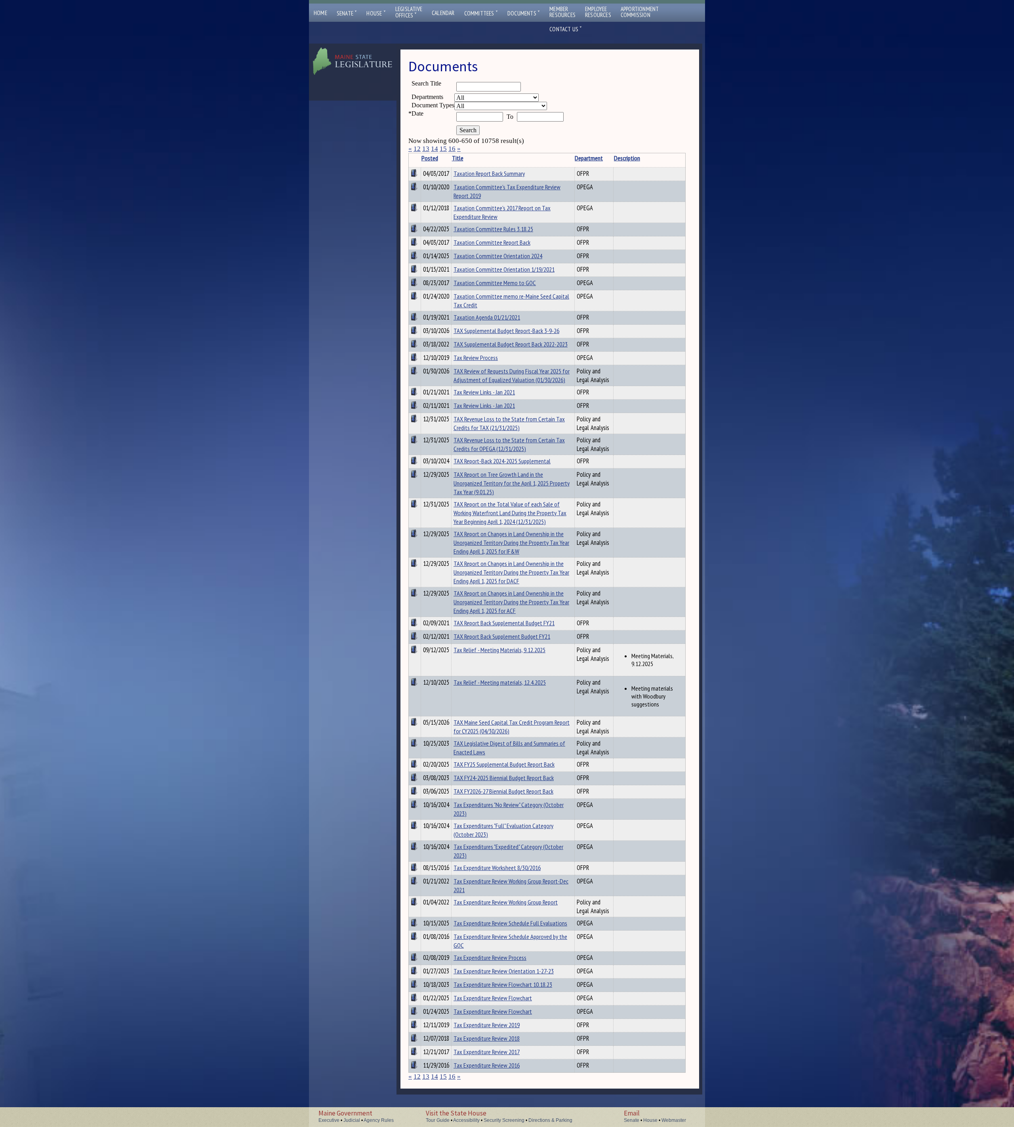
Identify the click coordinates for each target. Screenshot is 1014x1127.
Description (627, 158)
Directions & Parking (550, 1120)
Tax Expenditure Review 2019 (487, 1024)
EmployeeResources (598, 12)
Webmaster (673, 1120)
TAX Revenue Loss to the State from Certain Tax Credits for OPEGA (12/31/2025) (509, 444)
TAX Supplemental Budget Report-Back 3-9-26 (506, 330)
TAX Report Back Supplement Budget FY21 (502, 636)
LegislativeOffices (408, 12)
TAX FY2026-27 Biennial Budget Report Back (503, 791)
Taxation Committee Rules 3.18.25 (493, 229)
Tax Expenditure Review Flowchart (493, 998)
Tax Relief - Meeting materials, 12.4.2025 (500, 682)
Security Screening (504, 1120)
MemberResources (562, 12)
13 (425, 148)
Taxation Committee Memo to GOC (495, 282)
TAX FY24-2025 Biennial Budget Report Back (504, 777)
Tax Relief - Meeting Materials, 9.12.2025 (499, 649)
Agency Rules (379, 1120)
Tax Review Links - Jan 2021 (484, 392)
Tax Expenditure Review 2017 (487, 1051)
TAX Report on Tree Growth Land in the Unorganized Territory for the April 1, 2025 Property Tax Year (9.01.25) (512, 483)
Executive (328, 1120)
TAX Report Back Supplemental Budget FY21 (504, 623)
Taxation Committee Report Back (492, 242)
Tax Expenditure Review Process (490, 957)
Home (320, 13)
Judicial (351, 1120)
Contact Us (565, 29)
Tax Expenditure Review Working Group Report (506, 902)
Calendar (443, 13)
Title (457, 158)
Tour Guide (438, 1120)
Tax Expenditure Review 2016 (487, 1065)
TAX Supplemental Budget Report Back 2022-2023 (511, 344)
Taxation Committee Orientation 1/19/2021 (504, 269)
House (375, 13)
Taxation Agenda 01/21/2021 (487, 317)
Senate (347, 13)
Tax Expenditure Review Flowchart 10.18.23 (503, 984)
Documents (523, 13)
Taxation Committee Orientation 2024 (498, 255)
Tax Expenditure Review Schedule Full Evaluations (510, 923)
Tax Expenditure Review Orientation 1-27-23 (504, 971)
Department (589, 158)
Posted (429, 158)
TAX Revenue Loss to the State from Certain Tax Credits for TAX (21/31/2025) (509, 423)
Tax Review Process (476, 357)
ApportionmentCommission (640, 12)
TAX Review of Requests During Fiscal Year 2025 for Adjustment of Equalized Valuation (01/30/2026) (512, 375)
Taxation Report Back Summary (489, 173)
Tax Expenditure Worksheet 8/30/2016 (497, 867)
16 (452, 148)
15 (443, 148)
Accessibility (466, 1120)
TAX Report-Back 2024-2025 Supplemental (502, 461)
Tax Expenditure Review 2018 (487, 1038)
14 (434, 148)
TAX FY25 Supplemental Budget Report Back (504, 764)
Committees (481, 13)
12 (417, 148)
